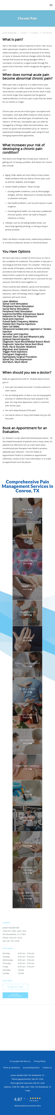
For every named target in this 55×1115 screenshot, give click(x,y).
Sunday (13, 973)
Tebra (38, 1106)
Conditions (35, 33)
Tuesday (18, 956)
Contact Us (47, 1067)
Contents (23, 33)
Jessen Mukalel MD (10, 33)
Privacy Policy (39, 1061)
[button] (51, 5)
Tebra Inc (27, 1061)
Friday (18, 966)
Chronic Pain (47, 33)
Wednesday (18, 960)
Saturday (13, 970)
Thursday (18, 963)
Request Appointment (15, 995)
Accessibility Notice (31, 1067)
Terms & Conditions (11, 1067)
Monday (18, 953)
